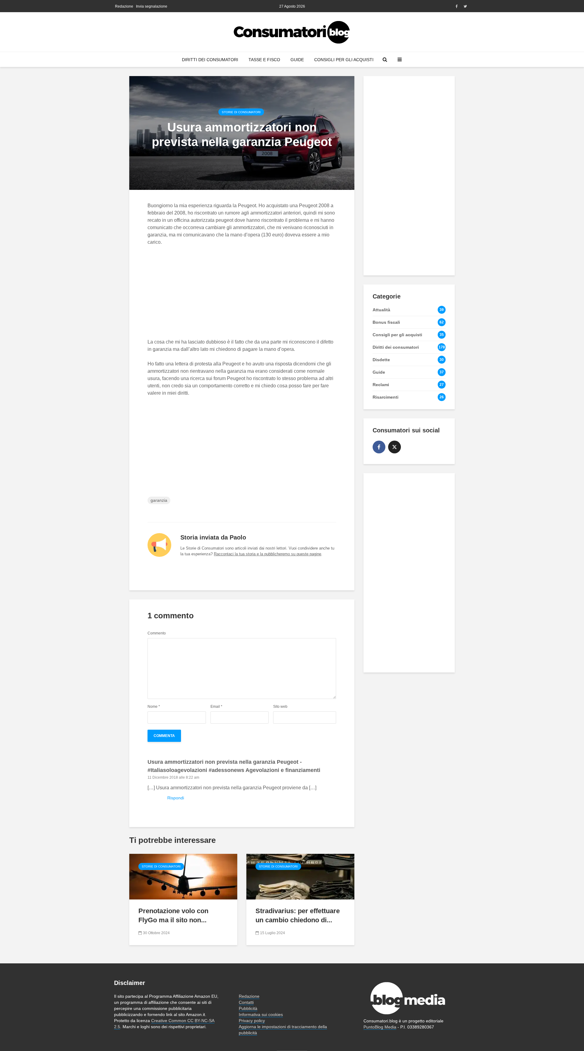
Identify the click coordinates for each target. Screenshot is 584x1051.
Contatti (246, 1002)
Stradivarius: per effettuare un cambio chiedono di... (297, 915)
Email (216, 706)
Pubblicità (248, 1008)
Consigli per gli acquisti (344, 59)
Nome (154, 706)
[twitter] (394, 447)
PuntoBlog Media (379, 1027)
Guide (297, 59)
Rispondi (175, 797)
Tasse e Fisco (264, 59)
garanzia (159, 500)
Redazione (124, 6)
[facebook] (379, 447)
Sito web (280, 706)
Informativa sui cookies (261, 1014)
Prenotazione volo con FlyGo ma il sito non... (173, 915)
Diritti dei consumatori (210, 59)
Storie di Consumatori (241, 111)
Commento (157, 633)
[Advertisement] (242, 295)
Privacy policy (252, 1020)
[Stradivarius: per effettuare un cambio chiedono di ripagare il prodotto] (300, 876)
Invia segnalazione (151, 6)
